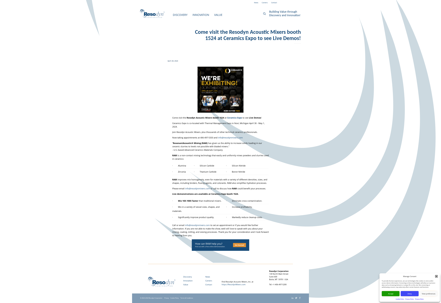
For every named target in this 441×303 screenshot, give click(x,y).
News (256, 2)
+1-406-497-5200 (279, 284)
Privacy (166, 298)
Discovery (187, 277)
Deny (410, 294)
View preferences (428, 294)
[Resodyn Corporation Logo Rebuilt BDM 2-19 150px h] (161, 286)
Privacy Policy (409, 299)
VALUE (218, 15)
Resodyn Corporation (155, 298)
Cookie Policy (400, 299)
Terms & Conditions (186, 298)
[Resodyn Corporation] (152, 13)
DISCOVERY (180, 15)
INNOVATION (200, 15)
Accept (390, 294)
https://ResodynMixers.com (234, 284)
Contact (274, 2)
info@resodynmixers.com (230, 137)
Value (185, 284)
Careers (265, 2)
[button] (436, 276)
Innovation (188, 280)
